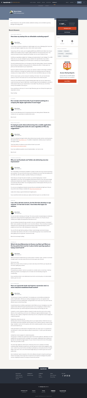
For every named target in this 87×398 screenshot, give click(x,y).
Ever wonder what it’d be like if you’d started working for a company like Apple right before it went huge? (30, 102)
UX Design (13, 98)
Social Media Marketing (16, 34)
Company (41, 373)
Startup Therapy (30, 375)
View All (17, 378)
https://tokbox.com (23, 140)
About (67, 2)
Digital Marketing (15, 283)
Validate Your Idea (19, 375)
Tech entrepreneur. (18, 43)
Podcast (47, 5)
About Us (40, 377)
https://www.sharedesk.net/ (35, 189)
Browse (38, 2)
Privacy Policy (52, 377)
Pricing (43, 2)
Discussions (40, 5)
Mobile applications (15, 122)
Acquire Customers (19, 377)
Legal (51, 373)
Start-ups (13, 200)
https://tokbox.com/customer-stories (18, 146)
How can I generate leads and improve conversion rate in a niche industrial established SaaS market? (30, 287)
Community (54, 2)
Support (72, 2)
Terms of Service (53, 375)
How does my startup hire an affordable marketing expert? (30, 36)
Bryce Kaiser (17, 42)
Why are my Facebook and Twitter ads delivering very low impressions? (29, 161)
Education (48, 2)
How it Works (33, 2)
